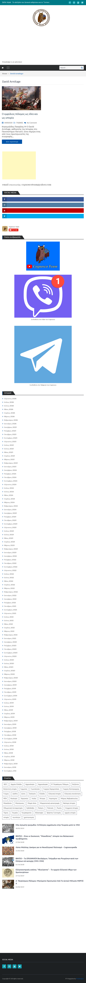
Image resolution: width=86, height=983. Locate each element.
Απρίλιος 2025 (9, 456)
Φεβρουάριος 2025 (11, 463)
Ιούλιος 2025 (9, 445)
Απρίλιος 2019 (9, 714)
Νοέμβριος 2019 (10, 689)
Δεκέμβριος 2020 (10, 642)
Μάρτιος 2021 (9, 631)
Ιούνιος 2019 (9, 706)
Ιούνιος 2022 (9, 578)
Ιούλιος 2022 (9, 574)
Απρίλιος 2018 (9, 757)
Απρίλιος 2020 (9, 671)
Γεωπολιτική (35, 789)
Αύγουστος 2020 (10, 656)
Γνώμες (6, 794)
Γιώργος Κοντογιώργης (71, 789)
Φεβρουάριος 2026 (11, 420)
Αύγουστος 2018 (10, 742)
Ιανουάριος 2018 (10, 767)
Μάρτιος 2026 (9, 417)
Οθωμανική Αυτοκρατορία (13, 808)
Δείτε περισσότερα (12, 142)
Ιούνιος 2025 (9, 449)
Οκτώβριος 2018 (10, 735)
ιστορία (6, 817)
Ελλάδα (42, 794)
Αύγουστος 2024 (10, 485)
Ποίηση (40, 808)
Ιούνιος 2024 (9, 492)
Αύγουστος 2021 (10, 613)
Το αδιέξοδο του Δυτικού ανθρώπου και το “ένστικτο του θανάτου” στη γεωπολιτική (42, 2)
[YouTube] (78, 2)
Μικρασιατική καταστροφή (49, 803)
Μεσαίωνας (19, 803)
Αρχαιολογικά (43, 784)
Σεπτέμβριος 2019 (10, 696)
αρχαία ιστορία (70, 813)
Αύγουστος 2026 (10, 399)
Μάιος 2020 (8, 667)
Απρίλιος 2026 (9, 413)
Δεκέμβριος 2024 (10, 470)
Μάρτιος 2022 (9, 588)
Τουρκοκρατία (26, 813)
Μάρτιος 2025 (9, 459)
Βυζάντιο (75, 784)
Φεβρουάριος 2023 (11, 549)
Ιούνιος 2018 (9, 749)
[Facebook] (69, 2)
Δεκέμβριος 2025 (10, 427)
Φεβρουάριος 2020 (11, 678)
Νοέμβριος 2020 (10, 646)
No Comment (32, 123)
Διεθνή (15, 794)
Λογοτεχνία (53, 799)
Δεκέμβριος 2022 (10, 556)
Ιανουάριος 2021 (10, 638)
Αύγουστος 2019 (10, 699)
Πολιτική (50, 808)
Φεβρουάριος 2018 (10, 764)
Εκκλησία (32, 794)
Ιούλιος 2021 (9, 617)
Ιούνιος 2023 (9, 535)
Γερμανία (23, 789)
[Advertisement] (41, 44)
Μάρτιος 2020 (9, 674)
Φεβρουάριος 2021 (10, 635)
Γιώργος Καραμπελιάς (51, 789)
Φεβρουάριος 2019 (11, 721)
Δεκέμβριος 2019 (10, 685)
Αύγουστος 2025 (10, 442)
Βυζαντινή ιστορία (10, 789)
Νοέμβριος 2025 (10, 431)
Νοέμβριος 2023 (10, 517)
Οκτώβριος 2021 (10, 606)
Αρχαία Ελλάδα (16, 784)
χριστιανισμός (29, 817)
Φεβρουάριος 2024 (11, 506)
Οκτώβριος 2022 (10, 563)
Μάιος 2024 (8, 495)
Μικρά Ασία (32, 803)
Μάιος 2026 (8, 409)
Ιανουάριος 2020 (10, 681)
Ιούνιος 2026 (9, 406)
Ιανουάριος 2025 (10, 467)
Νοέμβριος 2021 (10, 603)
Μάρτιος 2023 (9, 545)
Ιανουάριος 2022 (10, 595)
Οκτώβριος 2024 (10, 477)
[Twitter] (82, 2)
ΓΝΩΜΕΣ (19, 123)
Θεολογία (13, 799)
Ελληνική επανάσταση (72, 794)
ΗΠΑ (5, 799)
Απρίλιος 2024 (9, 499)
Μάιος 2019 (8, 710)
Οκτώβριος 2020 (10, 649)
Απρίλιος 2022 (9, 585)
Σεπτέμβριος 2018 (10, 739)
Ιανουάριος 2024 (10, 510)
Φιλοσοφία (39, 813)
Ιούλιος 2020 (9, 660)
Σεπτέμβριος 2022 (10, 567)
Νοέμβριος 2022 (10, 560)
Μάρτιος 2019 (9, 717)
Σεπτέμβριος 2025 (10, 438)
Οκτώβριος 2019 (10, 692)
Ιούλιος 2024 (9, 488)
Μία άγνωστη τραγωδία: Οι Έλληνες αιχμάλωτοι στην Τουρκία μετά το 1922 (48, 825)
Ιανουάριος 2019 (10, 724)
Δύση (23, 794)
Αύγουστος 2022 (10, 570)
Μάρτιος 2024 (9, 502)
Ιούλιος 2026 (9, 402)
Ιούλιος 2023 (9, 531)
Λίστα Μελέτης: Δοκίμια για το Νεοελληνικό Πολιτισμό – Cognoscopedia (46, 847)
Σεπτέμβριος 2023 (10, 524)
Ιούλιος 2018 (9, 746)
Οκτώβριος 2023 (10, 520)
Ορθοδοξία (30, 808)
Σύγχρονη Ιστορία (71, 808)
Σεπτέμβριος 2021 (10, 610)
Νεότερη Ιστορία (69, 803)
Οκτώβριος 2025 (10, 434)
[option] (31, 2)
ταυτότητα (16, 817)
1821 (5, 784)
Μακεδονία (7, 803)
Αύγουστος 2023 (10, 527)
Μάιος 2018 (8, 753)
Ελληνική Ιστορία (54, 794)
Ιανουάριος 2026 (10, 424)
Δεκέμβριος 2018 (10, 728)
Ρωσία (59, 808)
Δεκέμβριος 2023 (10, 513)
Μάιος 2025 (8, 452)
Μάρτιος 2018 (9, 760)
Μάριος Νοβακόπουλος (69, 799)
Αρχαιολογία (29, 784)
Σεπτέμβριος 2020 (10, 653)
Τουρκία (15, 813)
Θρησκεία (24, 799)
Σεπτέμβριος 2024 (10, 481)
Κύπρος (42, 799)
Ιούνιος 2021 (9, 621)
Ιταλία (34, 799)
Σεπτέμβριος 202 (10, 771)
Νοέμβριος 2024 (10, 474)
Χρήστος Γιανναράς (54, 813)
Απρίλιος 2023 (9, 542)
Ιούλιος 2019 (9, 703)
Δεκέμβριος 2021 (10, 599)
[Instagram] (74, 2)
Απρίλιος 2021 (9, 628)
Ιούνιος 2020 (9, 663)
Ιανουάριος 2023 (10, 553)
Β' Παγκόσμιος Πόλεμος (60, 784)
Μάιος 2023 (8, 538)
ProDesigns (80, 979)
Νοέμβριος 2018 (10, 731)
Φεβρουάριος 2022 (11, 592)
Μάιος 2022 (8, 581)
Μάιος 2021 (8, 624)
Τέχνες (5, 813)
